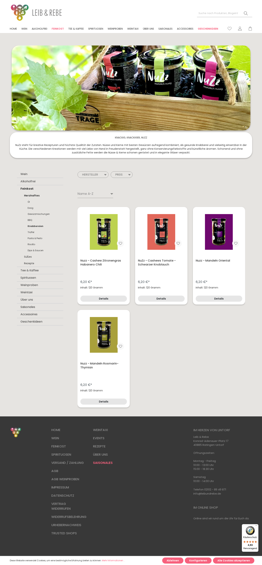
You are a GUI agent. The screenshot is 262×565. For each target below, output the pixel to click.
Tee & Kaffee (29, 270)
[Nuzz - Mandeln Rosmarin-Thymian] (103, 335)
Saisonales (27, 307)
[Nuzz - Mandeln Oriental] (219, 232)
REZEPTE (99, 446)
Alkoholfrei (27, 181)
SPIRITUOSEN (61, 454)
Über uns (26, 300)
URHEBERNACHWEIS (66, 525)
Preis (119, 175)
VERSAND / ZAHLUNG (67, 462)
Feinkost (27, 189)
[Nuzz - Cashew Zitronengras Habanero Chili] (103, 232)
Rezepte (29, 263)
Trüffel (31, 232)
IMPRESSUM (60, 487)
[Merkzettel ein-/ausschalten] (120, 243)
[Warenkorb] (248, 29)
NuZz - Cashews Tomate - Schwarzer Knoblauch (157, 263)
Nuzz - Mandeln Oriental (213, 261)
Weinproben (29, 285)
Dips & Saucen (35, 250)
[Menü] (256, 526)
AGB (54, 471)
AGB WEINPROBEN (65, 479)
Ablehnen (173, 560)
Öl (29, 201)
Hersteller (90, 175)
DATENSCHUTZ (62, 495)
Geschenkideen (31, 322)
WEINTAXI (100, 430)
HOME (55, 430)
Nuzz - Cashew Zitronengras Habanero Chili (100, 263)
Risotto (31, 244)
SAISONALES (103, 462)
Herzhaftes (32, 195)
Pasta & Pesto (35, 238)
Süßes (28, 257)
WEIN (55, 438)
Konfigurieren (198, 560)
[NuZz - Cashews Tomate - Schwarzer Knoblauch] (161, 232)
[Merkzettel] (229, 29)
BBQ (30, 220)
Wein (23, 174)
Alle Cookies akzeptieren (233, 560)
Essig (30, 207)
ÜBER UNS (100, 454)
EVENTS (98, 438)
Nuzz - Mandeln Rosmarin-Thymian (99, 365)
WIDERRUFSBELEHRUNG (68, 517)
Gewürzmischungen (39, 214)
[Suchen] (245, 13)
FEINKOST (58, 446)
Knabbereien (35, 226)
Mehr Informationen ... (113, 560)
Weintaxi (26, 292)
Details (103, 298)
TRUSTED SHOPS (64, 533)
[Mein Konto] (240, 29)
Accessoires (28, 314)
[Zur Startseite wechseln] (36, 12)
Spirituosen (28, 278)
